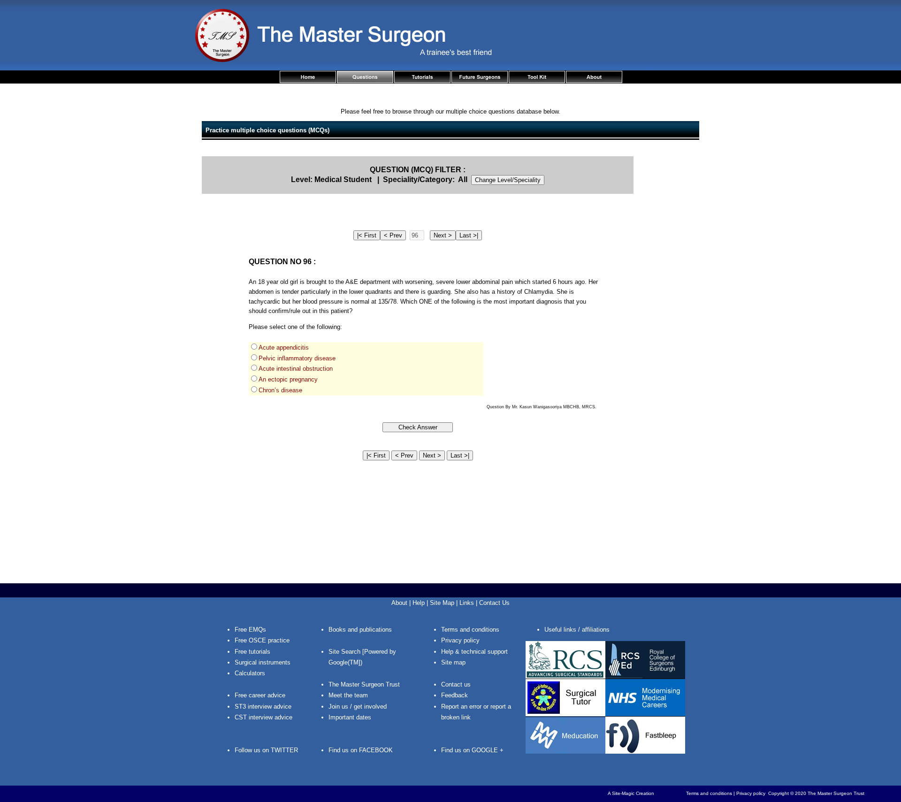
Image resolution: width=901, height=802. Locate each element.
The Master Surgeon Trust (364, 684)
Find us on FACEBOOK (360, 750)
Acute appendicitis (284, 347)
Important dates (349, 717)
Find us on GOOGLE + (472, 750)
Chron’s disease (280, 390)
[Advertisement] (671, 297)
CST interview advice (263, 717)
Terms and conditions (470, 629)
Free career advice (260, 695)
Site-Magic (623, 793)
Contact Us (494, 602)
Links (466, 602)
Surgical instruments (262, 662)
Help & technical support (474, 651)
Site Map (442, 602)
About (399, 602)
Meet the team (348, 695)
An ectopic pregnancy (288, 379)
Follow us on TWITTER (266, 750)
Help (418, 602)
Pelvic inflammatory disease (297, 358)
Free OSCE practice (262, 640)
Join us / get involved (357, 706)
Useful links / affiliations (577, 629)
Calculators (250, 673)
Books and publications (360, 629)
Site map (453, 662)
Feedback (454, 695)
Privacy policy (460, 640)
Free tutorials (252, 651)
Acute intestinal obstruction (296, 368)
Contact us (456, 684)
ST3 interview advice (263, 706)
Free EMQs (250, 629)
